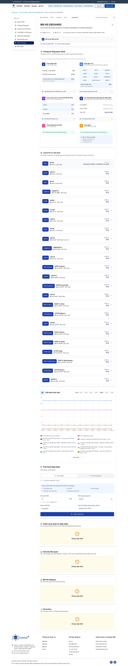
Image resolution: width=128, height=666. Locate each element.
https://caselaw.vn (35, 663)
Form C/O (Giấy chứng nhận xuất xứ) (89, 505)
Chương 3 (59, 17)
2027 (106, 392)
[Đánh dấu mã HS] (112, 24)
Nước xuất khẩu (45, 505)
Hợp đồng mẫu (58, 6)
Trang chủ (15, 12)
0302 (65, 17)
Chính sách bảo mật (101, 644)
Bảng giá (34, 6)
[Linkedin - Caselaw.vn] (114, 662)
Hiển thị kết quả (78, 514)
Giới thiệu (19, 6)
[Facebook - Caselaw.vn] (111, 662)
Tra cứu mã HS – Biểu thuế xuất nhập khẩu (31, 12)
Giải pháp (27, 6)
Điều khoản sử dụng (101, 641)
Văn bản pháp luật (68, 6)
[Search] (114, 17)
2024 (91, 392)
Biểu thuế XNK (44, 17)
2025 (96, 392)
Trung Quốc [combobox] (45, 508)
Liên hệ (113, 1)
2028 (111, 392)
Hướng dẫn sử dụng (102, 1)
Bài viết (41, 6)
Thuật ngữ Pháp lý (88, 6)
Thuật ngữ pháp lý (74, 651)
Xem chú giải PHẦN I (48, 43)
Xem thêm (76, 457)
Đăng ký (99, 6)
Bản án (50, 6)
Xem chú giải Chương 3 (63, 43)
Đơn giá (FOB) (44, 496)
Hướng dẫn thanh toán (102, 649)
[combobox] (72, 499)
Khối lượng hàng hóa (84, 496)
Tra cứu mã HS (78, 6)
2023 (86, 392)
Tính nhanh (60, 475)
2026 (101, 392)
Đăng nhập (109, 6)
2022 (80, 392)
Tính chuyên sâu (96, 475)
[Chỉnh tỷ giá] (57, 502)
